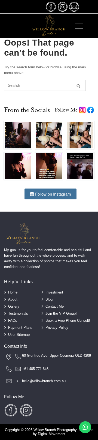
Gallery (13, 306)
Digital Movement (51, 434)
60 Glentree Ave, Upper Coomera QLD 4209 (56, 355)
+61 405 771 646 (35, 369)
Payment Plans (20, 328)
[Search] (78, 85)
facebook (51, 6)
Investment (54, 292)
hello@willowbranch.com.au (44, 381)
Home (12, 292)
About (12, 299)
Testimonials (18, 313)
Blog (49, 299)
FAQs (12, 320)
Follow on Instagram (52, 194)
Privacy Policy (56, 328)
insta (62, 6)
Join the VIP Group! (61, 313)
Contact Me (54, 306)
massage (74, 6)
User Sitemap (19, 335)
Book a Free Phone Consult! (67, 320)
